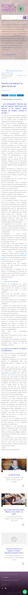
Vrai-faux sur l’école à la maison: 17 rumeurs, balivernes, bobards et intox (14, 551)
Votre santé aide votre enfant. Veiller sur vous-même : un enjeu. (14, 512)
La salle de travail (14, 475)
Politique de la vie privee (9, 574)
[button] (25, 592)
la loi (12, 375)
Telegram (6, 577)
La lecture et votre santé (10, 281)
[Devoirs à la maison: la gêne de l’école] (14, 71)
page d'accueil (11, 54)
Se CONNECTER (5, 584)
